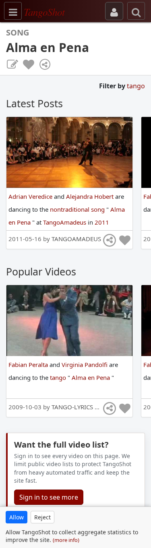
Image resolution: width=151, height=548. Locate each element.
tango (136, 85)
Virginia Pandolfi (85, 364)
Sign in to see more (48, 497)
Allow (16, 517)
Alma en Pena (92, 377)
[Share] (44, 64)
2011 (102, 222)
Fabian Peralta (29, 364)
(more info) (66, 540)
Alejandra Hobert (90, 196)
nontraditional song (78, 209)
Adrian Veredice (31, 196)
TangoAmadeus (65, 222)
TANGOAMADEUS (76, 239)
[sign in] (114, 11)
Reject (42, 517)
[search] (136, 11)
